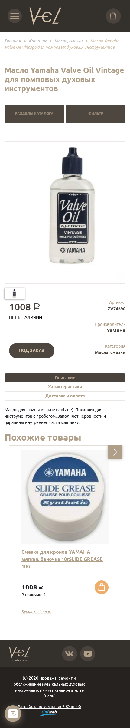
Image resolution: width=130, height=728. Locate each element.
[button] (115, 452)
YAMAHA (116, 330)
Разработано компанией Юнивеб (49, 706)
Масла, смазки (110, 352)
